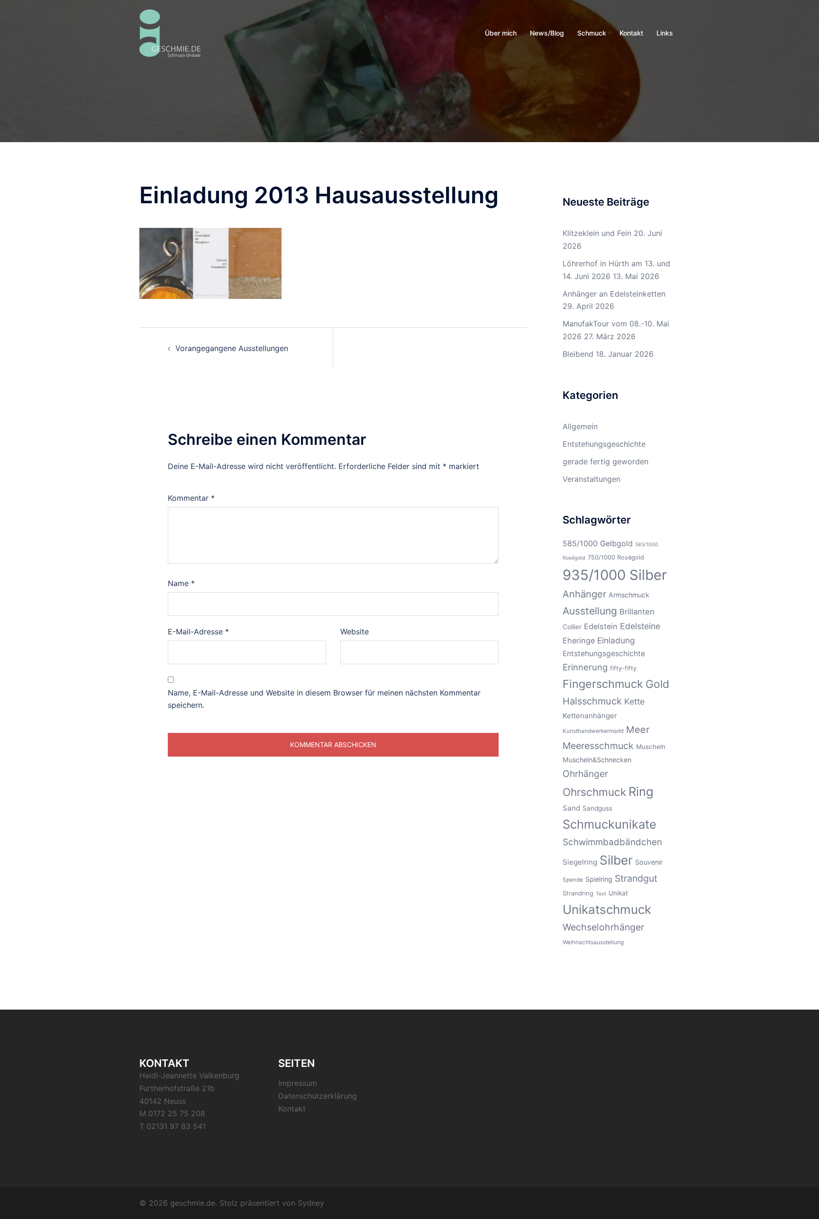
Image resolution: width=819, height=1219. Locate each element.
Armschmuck (629, 595)
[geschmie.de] (169, 32)
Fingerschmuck (603, 684)
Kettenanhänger (590, 715)
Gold (657, 684)
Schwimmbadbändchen (612, 842)
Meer (637, 729)
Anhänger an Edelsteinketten (614, 293)
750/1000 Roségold (616, 557)
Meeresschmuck (598, 745)
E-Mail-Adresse (198, 631)
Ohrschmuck (594, 792)
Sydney (311, 1203)
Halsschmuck (592, 701)
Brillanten (637, 611)
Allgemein (580, 426)
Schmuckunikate (609, 824)
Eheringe (579, 640)
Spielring (598, 879)
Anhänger (584, 594)
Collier (572, 627)
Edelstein (601, 626)
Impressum (297, 1083)
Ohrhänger (585, 773)
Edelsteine (640, 626)
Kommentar (191, 498)
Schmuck (591, 33)
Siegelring (580, 862)
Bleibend (578, 354)
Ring (641, 791)
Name (181, 583)
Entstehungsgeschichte (604, 444)
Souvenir (649, 862)
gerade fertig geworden (605, 461)
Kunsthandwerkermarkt (593, 731)
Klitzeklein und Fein (597, 233)
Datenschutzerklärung (317, 1096)
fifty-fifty (623, 668)
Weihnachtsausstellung (593, 942)
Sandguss (597, 808)
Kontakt (631, 33)
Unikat (618, 893)
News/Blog (547, 33)
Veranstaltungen (591, 479)
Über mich (501, 33)
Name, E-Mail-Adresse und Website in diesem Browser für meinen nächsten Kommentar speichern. (324, 699)
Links (664, 33)
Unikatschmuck (607, 909)
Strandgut (636, 878)
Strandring (578, 893)
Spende (573, 879)
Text (601, 894)
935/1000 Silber (615, 575)
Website (354, 631)
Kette (634, 701)
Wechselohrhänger (603, 927)
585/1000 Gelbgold (598, 543)
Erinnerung (585, 667)
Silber (616, 860)
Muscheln (650, 746)
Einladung (616, 640)
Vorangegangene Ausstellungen (231, 348)
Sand (571, 808)
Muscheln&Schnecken (597, 760)
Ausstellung (590, 611)
